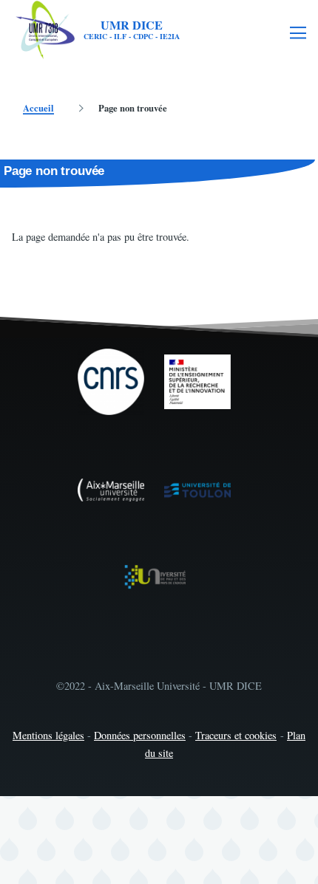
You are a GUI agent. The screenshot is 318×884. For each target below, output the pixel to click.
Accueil (38, 107)
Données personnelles (140, 735)
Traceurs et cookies (236, 735)
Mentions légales (48, 735)
